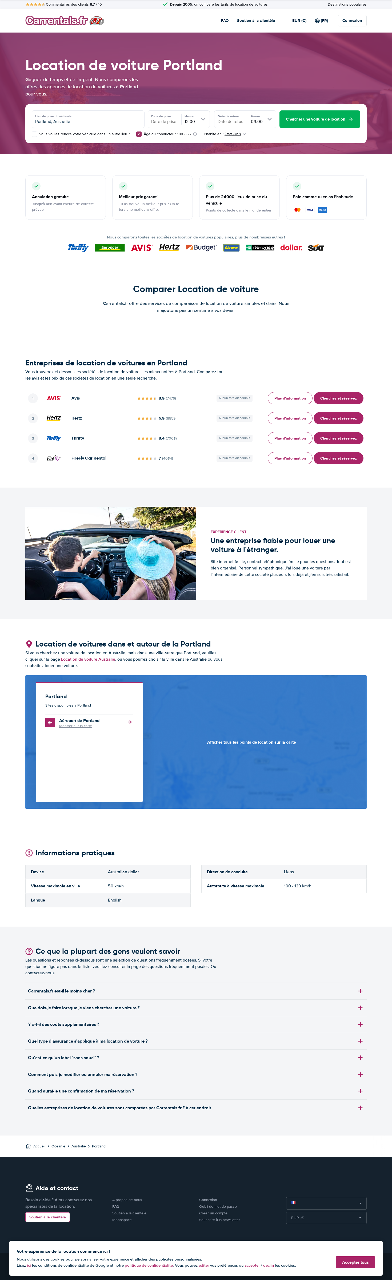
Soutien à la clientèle (256, 20)
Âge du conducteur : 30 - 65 (167, 134)
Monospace (122, 1220)
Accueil (39, 1146)
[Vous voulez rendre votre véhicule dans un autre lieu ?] (34, 134)
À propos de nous (127, 1200)
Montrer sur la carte (75, 726)
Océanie (58, 1146)
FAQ (225, 20)
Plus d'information (290, 398)
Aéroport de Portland (79, 720)
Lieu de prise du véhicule (53, 116)
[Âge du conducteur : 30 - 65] (139, 134)
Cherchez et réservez (338, 398)
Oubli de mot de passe (218, 1206)
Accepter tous (355, 1262)
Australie (78, 1146)
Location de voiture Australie (88, 659)
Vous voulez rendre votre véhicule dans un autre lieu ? (84, 134)
